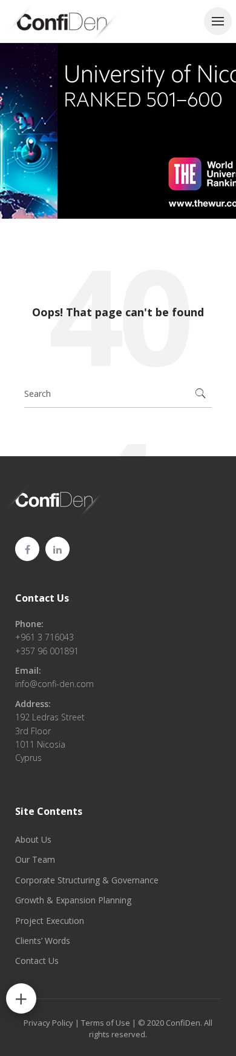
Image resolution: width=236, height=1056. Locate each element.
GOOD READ (45, 139)
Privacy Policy (48, 1022)
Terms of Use (105, 1022)
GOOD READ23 (112, 139)
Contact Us (42, 598)
